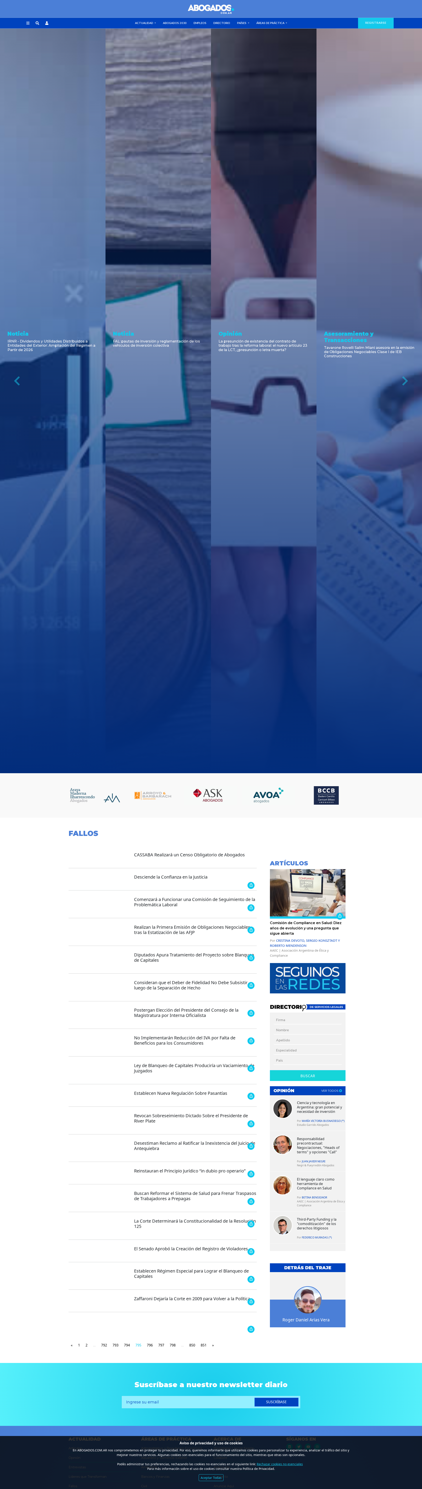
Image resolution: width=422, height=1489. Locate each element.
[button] (27, 23)
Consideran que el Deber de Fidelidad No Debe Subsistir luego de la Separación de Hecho (190, 985)
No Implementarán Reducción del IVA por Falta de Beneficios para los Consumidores (184, 1040)
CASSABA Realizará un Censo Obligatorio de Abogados (189, 855)
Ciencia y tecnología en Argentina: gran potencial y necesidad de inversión (319, 1107)
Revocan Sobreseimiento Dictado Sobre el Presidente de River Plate (191, 1118)
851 (204, 1345)
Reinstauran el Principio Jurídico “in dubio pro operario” (190, 1171)
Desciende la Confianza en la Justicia (170, 877)
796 (150, 1345)
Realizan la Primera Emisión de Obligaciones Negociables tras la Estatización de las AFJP (192, 929)
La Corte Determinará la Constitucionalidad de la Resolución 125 (195, 1223)
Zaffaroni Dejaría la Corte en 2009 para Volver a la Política (192, 1299)
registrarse (375, 23)
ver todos (330, 1090)
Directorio (221, 23)
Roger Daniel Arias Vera (306, 1320)
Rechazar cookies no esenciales (280, 1464)
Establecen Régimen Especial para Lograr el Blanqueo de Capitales (191, 1273)
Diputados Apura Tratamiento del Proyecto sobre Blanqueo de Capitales (194, 957)
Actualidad (144, 23)
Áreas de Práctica (270, 23)
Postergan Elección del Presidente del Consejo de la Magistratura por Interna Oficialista (186, 1012)
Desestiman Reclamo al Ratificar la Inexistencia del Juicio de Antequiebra (194, 1145)
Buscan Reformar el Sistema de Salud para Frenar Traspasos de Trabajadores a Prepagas (195, 1195)
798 (173, 1345)
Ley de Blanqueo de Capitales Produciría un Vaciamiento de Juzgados (194, 1068)
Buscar (307, 1075)
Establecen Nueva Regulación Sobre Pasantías (180, 1093)
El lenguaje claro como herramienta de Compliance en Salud (316, 1183)
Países (242, 23)
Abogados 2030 (175, 23)
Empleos (200, 23)
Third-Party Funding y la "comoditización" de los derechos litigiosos (317, 1224)
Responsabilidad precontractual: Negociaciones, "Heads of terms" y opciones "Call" (318, 1145)
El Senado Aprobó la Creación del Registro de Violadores (191, 1249)
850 (192, 1345)
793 (115, 1345)
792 (104, 1345)
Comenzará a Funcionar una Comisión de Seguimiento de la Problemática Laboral (194, 902)
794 (127, 1345)
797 (161, 1345)
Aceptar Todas (211, 1478)
